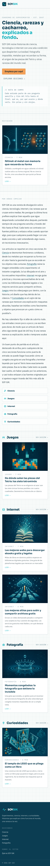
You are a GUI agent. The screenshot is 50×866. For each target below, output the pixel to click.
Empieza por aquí (14, 71)
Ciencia (5, 252)
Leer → (8, 181)
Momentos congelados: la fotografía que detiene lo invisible (20, 688)
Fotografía (32, 264)
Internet (30, 275)
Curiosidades (18, 298)
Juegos (5, 290)
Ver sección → (42, 437)
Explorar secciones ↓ (14, 79)
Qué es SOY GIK (8, 853)
